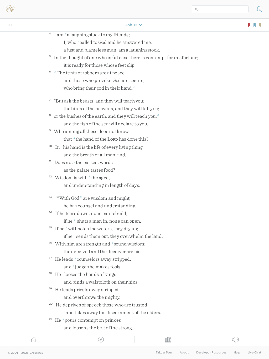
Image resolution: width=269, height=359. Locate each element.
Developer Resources (211, 352)
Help (237, 352)
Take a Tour (164, 352)
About (184, 352)
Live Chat (254, 352)
